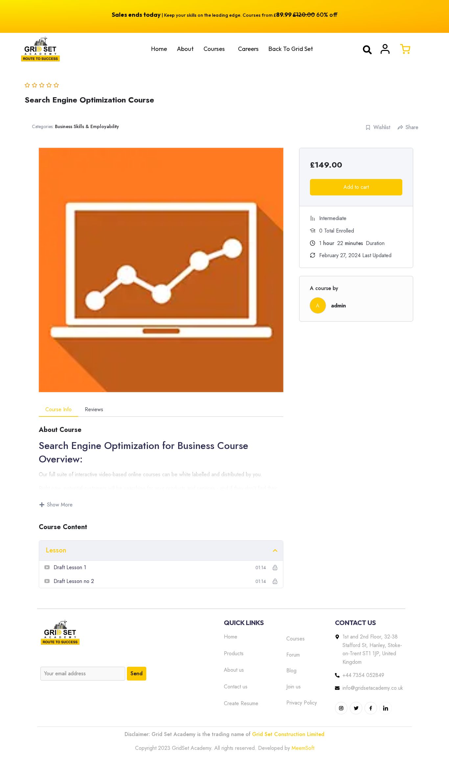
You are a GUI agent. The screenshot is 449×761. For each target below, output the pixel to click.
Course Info (58, 409)
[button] (216, 49)
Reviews (94, 409)
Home (159, 49)
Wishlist (381, 127)
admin (338, 305)
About (185, 49)
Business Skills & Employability (87, 126)
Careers (248, 49)
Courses (214, 49)
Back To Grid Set (291, 49)
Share (412, 127)
